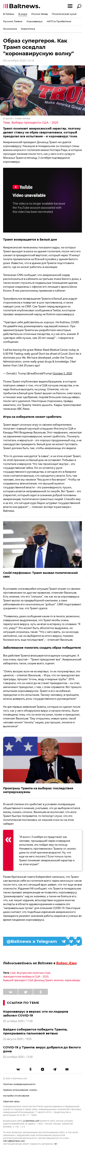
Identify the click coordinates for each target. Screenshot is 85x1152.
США (13, 973)
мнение (59, 980)
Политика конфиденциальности (19, 1084)
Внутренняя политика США (33, 973)
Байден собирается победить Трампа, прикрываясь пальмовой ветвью (35, 1031)
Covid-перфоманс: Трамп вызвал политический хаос (40, 574)
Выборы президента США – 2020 (35, 122)
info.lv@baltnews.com (14, 1141)
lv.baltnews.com (31, 1121)
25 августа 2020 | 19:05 (17, 1039)
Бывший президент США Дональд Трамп (28, 980)
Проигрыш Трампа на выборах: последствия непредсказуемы (38, 790)
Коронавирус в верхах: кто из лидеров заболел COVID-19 (35, 1013)
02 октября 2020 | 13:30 (18, 1057)
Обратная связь (11, 1101)
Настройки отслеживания (16, 1095)
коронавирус (72, 980)
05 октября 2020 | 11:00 (18, 1021)
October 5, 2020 (62, 373)
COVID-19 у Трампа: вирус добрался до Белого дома (42, 1049)
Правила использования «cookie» (20, 1090)
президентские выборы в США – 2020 (25, 976)
